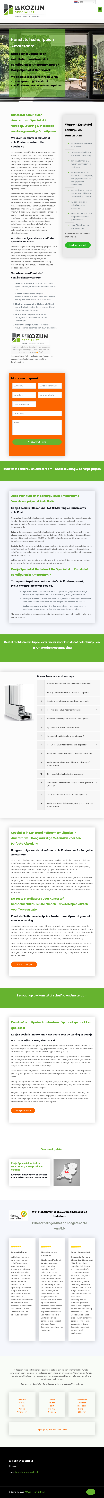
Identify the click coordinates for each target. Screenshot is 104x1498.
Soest (22, 1406)
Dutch (80, 2)
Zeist (52, 1406)
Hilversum (22, 1400)
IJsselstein (81, 1406)
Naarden (52, 1412)
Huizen (52, 1400)
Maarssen (82, 1403)
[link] (68, 684)
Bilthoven (82, 1412)
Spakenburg (82, 1400)
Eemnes (81, 1409)
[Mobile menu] (100, 9)
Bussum (51, 1409)
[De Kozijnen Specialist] (24, 9)
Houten (52, 1403)
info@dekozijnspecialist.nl (26, 1472)
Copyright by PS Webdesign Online (52, 1430)
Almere (22, 1409)
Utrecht (22, 1403)
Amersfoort (22, 1412)
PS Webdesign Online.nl (34, 1492)
